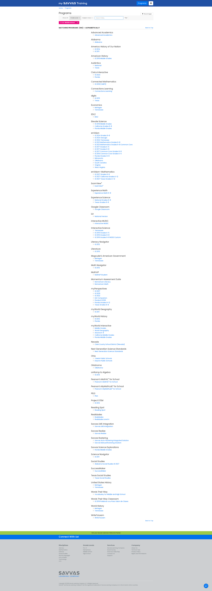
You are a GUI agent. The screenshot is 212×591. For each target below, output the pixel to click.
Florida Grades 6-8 (102, 156)
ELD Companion (101, 298)
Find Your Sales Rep (113, 552)
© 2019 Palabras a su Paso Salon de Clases (111, 501)
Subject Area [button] (86, 18)
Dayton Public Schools (103, 361)
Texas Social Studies (103, 478)
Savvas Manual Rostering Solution (108, 443)
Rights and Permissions (139, 554)
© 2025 (97, 293)
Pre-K (85, 548)
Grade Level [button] (74, 18)
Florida (97, 77)
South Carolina (100, 163)
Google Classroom (102, 209)
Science (61, 552)
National (98, 65)
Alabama (98, 42)
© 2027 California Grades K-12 (106, 177)
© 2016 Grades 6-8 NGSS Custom (108, 237)
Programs (142, 3)
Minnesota (99, 158)
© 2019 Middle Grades (103, 124)
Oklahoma (99, 160)
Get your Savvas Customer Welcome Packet (106, 533)
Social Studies (63, 554)
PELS (96, 396)
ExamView (99, 186)
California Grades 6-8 (103, 126)
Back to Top (149, 28)
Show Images (147, 14)
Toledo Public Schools (103, 358)
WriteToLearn (100, 518)
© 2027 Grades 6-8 (102, 174)
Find (126, 18)
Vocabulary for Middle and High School (110, 494)
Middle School (87, 552)
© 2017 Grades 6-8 (102, 149)
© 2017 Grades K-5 (102, 147)
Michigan (98, 107)
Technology (62, 559)
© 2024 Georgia (101, 138)
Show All (65, 18)
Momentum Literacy (103, 282)
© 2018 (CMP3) (100, 84)
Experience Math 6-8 (103, 193)
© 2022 (97, 296)
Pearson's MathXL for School (106, 382)
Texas (97, 68)
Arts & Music (63, 557)
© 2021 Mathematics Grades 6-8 (107, 142)
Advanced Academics (103, 35)
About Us (134, 548)
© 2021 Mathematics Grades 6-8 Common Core (113, 145)
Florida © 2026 (100, 300)
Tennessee (99, 110)
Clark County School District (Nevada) (110, 344)
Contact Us (111, 554)
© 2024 (97, 75)
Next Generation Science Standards (109, 351)
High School (87, 554)
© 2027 (97, 291)
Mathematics (63, 550)
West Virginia (100, 167)
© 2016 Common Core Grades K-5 (108, 154)
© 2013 (97, 375)
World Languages (64, 555)
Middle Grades (100, 328)
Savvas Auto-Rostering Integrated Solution (112, 440)
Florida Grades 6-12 (102, 302)
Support (110, 555)
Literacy (61, 548)
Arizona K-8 (99, 333)
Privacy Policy (136, 552)
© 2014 (97, 49)
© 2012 (97, 244)
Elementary (87, 550)
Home (61, 8)
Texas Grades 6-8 (102, 202)
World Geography (102, 330)
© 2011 (97, 51)
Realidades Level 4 (102, 419)
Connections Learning (103, 91)
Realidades (99, 417)
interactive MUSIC (101, 223)
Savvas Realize (100, 433)
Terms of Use (136, 550)
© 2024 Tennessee (102, 140)
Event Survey (111, 550)
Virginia (98, 165)
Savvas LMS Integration (104, 426)
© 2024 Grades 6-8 (102, 135)
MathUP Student (101, 275)
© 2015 (97, 98)
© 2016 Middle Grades (103, 58)
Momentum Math (101, 284)
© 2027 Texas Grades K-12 (105, 179)
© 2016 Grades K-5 (102, 233)
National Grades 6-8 (103, 200)
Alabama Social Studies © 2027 (107, 464)
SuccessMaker (100, 471)
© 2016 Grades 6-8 (102, 235)
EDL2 (96, 117)
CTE (60, 561)
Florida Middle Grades (103, 128)
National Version (101, 216)
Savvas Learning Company (115, 548)
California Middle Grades (104, 335)
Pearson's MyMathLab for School (108, 389)
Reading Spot (100, 410)
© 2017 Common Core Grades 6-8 (108, 151)
